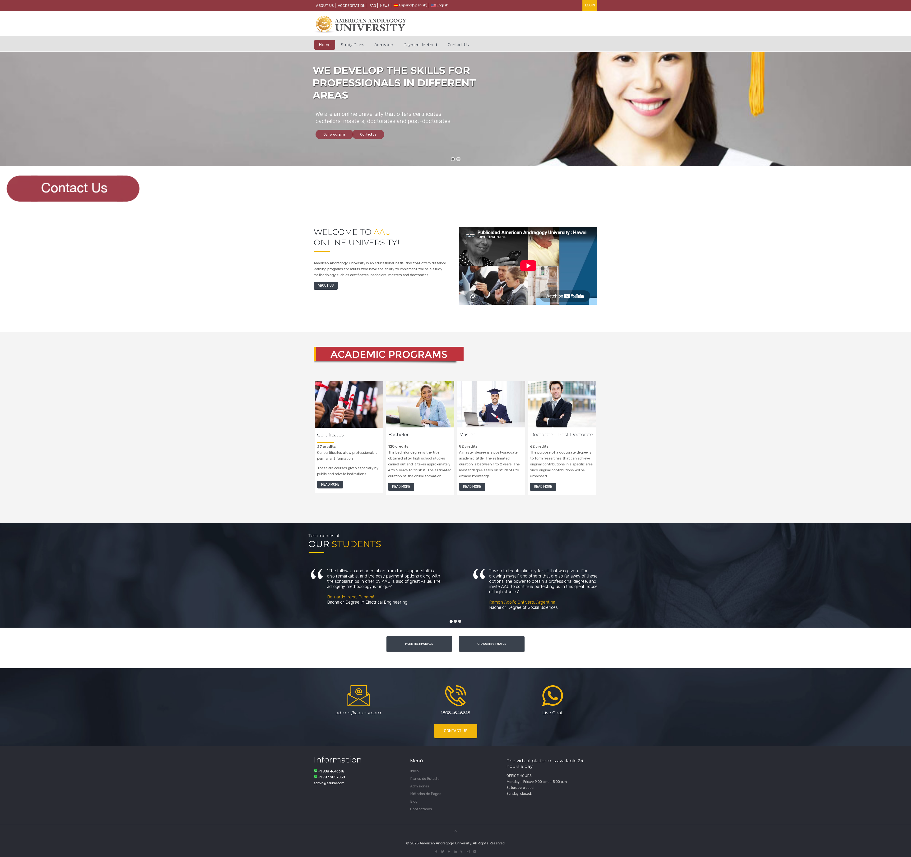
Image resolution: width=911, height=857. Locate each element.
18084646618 (455, 712)
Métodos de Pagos (425, 794)
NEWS (385, 6)
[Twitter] (442, 851)
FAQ (372, 6)
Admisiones (419, 786)
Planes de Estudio (425, 779)
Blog (414, 801)
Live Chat (552, 712)
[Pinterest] (461, 851)
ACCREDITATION (351, 6)
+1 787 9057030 (331, 777)
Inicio (414, 771)
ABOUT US (325, 6)
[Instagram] (468, 851)
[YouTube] (448, 851)
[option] (349, 441)
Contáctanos (421, 809)
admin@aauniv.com (358, 712)
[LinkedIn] (455, 851)
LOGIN (590, 5)
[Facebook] (436, 851)
